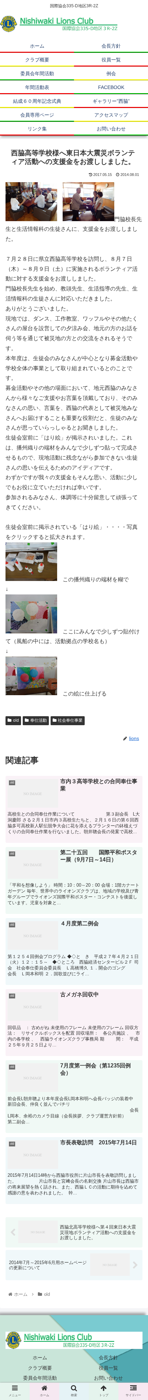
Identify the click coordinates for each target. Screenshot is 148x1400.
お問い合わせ (108, 1378)
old (16, 720)
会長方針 (108, 1357)
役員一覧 (108, 1368)
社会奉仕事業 (70, 720)
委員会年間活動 (40, 1378)
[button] (134, 887)
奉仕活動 (38, 720)
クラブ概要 (40, 1368)
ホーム (40, 1357)
